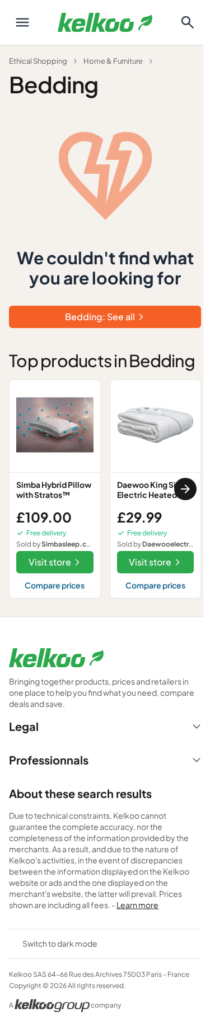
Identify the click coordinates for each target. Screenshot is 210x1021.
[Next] (185, 489)
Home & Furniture (113, 60)
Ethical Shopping (38, 60)
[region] (105, 489)
